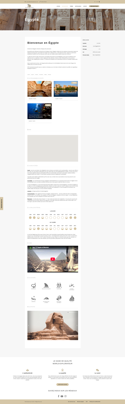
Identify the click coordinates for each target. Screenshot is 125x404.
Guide (32, 74)
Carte (28, 74)
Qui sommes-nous (71, 401)
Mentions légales (80, 401)
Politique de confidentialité (95, 401)
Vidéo (45, 74)
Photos (49, 74)
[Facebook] (95, 2)
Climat (36, 74)
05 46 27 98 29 (43, 1)
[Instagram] (99, 2)
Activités (41, 74)
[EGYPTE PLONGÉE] (39, 111)
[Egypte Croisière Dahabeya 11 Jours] (66, 89)
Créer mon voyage (62, 384)
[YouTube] (97, 2)
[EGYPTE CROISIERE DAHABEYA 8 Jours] (39, 89)
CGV (87, 401)
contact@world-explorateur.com (32, 1)
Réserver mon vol (1, 203)
